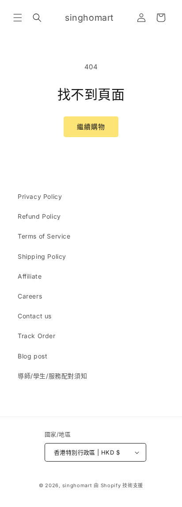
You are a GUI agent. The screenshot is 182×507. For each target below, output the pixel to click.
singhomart (77, 485)
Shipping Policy (42, 256)
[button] (17, 17)
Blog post (32, 356)
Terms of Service (44, 236)
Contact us (35, 316)
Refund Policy (39, 216)
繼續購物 (91, 127)
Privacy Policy (40, 196)
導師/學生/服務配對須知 (52, 376)
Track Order (37, 335)
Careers (30, 296)
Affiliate (30, 276)
